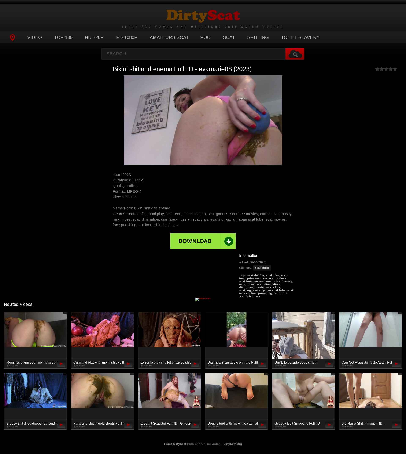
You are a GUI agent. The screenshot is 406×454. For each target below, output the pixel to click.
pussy (287, 281)
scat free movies (251, 281)
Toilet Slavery (300, 37)
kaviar (257, 290)
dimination (272, 284)
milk (242, 284)
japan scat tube (274, 290)
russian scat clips (267, 287)
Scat (229, 37)
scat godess (277, 278)
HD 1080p (126, 37)
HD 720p (94, 37)
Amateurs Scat (169, 37)
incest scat (255, 284)
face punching (261, 293)
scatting (245, 290)
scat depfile (255, 275)
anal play (272, 275)
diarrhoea (246, 287)
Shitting (258, 37)
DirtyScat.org (232, 444)
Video (34, 37)
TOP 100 (63, 37)
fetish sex (253, 296)
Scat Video (262, 267)
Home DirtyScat (175, 444)
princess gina (257, 278)
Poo (205, 37)
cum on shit (273, 281)
